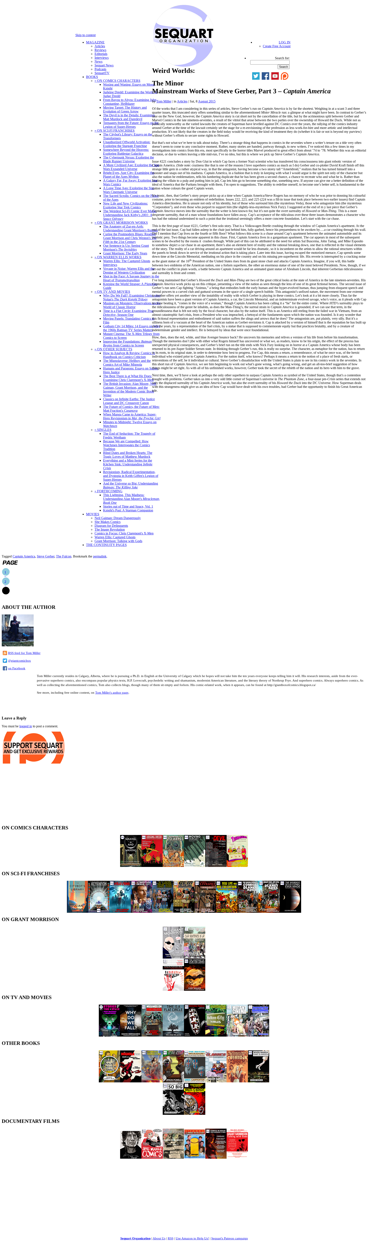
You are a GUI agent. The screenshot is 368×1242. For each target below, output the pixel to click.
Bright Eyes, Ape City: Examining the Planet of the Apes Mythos (128, 174)
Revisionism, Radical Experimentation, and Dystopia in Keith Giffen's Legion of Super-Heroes (130, 475)
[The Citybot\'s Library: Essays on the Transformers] (77, 911)
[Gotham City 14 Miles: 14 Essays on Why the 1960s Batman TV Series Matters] (216, 1035)
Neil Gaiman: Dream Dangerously (118, 518)
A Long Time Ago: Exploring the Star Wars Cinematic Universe (128, 190)
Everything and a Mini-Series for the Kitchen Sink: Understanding (127, 464)
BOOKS (92, 77)
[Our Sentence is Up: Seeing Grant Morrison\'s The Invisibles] (194, 957)
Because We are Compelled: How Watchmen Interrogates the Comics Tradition (126, 445)
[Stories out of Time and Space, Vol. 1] (109, 1035)
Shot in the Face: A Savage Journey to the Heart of (131, 278)
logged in (25, 726)
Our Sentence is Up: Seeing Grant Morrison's (126, 247)
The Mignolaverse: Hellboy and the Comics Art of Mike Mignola (127, 362)
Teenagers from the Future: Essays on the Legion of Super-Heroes (130, 125)
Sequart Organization (135, 1238)
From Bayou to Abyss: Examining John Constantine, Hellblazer (129, 101)
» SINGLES (103, 430)
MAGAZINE (95, 42)
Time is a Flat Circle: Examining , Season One (128, 312)
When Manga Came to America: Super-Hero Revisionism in (131, 416)
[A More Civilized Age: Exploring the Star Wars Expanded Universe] (205, 911)
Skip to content (85, 35)
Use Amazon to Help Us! (192, 1238)
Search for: (282, 58)
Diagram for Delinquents (111, 525)
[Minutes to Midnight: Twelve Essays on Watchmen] (194, 1113)
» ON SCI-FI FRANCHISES (115, 130)
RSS (170, 1238)
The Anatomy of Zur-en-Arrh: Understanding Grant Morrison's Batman (130, 228)
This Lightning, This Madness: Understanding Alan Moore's (131, 498)
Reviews (100, 50)
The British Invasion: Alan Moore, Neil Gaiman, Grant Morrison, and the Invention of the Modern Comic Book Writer (129, 389)
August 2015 (207, 101)
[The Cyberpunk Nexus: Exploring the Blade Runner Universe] (141, 911)
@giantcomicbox (19, 660)
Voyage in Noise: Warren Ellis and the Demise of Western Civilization (128, 270)
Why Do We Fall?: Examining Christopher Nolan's (132, 297)
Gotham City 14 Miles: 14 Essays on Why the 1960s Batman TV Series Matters (131, 328)
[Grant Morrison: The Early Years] (173, 957)
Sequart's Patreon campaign (229, 1238)
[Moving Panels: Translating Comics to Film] (194, 1035)
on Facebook (16, 668)
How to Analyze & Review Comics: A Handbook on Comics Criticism (129, 355)
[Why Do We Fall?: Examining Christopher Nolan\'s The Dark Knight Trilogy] (130, 1035)
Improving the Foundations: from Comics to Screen (127, 343)
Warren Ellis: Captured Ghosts (115, 537)
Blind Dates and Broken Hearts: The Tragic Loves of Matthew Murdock (127, 454)
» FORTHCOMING (108, 491)
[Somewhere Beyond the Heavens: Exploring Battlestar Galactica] (120, 911)
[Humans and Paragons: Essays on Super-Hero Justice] (152, 1081)
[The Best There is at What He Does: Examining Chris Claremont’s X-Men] (173, 1081)
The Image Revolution (110, 529)
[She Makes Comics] (152, 1157)
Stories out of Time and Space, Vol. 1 (128, 506)
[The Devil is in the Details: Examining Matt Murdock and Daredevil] (216, 866)
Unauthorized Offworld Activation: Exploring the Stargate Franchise (126, 144)
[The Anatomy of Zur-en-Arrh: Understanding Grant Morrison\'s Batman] (194, 989)
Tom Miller (163, 101)
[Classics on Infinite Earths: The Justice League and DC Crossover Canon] (216, 1081)
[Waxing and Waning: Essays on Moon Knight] (130, 866)
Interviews (102, 57)
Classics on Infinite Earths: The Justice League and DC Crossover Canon (129, 401)
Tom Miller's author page (111, 692)
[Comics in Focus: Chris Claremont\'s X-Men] (216, 1157)
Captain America (24, 556)
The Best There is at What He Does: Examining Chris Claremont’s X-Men (128, 378)
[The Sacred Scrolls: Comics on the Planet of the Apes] (248, 911)
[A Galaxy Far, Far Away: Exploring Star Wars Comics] (184, 911)
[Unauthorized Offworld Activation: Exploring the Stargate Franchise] (98, 911)
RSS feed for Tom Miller (24, 653)
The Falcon (63, 556)
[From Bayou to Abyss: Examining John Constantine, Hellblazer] (173, 866)
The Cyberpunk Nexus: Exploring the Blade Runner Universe (128, 159)
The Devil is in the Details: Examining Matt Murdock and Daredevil (129, 117)
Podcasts (100, 69)
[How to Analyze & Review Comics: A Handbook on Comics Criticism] (109, 1081)
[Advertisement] (51, 704)
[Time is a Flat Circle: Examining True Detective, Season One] (173, 1035)
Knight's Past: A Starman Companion (128, 510)
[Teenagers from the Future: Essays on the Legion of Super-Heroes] (237, 866)
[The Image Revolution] (194, 1157)
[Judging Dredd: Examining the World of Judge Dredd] (152, 866)
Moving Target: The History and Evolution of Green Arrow (125, 109)
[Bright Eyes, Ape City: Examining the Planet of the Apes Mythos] (269, 911)
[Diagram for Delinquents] (173, 1157)
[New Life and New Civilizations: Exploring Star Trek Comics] (226, 911)
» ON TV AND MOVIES (112, 291)
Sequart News (104, 65)
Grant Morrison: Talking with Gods (118, 541)
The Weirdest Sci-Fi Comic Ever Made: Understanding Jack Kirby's (129, 215)
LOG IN (284, 42)
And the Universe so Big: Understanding (130, 485)
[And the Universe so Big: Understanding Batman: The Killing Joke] (173, 1113)
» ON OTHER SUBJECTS (113, 349)
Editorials (101, 54)
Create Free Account (276, 46)
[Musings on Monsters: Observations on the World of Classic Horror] (152, 1035)
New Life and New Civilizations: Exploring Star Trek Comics (125, 205)
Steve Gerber (45, 556)
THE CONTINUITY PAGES (106, 545)
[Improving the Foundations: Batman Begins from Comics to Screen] (258, 1035)
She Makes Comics (108, 522)
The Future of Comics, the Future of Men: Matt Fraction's (131, 408)
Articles (100, 46)
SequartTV (102, 73)
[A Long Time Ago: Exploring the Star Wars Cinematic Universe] (162, 911)
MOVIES (92, 514)
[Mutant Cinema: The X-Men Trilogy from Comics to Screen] (237, 1035)
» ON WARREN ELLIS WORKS (118, 257)
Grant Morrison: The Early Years (125, 253)
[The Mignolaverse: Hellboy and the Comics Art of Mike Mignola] (130, 1081)
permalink (99, 556)
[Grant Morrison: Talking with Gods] (237, 1157)
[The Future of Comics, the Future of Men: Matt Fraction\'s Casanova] (237, 1081)
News (98, 61)
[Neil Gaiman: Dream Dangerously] (130, 1157)
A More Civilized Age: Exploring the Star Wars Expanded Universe (131, 167)
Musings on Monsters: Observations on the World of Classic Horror (132, 305)
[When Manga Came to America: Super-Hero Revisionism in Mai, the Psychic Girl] (258, 1081)
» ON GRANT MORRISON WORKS (121, 222)
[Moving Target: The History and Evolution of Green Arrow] (194, 866)
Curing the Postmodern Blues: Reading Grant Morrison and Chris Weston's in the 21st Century (130, 238)
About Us (159, 1238)
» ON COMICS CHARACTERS (117, 80)
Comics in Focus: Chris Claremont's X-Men (124, 533)
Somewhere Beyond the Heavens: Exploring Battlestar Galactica (126, 151)
